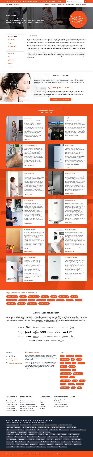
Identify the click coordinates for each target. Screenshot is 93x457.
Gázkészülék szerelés (70, 4)
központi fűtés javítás (66, 373)
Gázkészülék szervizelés (11, 410)
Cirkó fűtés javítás (32, 303)
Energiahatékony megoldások (61, 406)
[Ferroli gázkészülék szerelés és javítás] (28, 332)
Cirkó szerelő (74, 296)
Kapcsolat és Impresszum (65, 453)
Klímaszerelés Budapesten (33, 441)
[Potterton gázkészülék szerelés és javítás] (36, 337)
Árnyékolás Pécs (10, 434)
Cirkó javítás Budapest (12, 296)
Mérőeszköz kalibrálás (42, 429)
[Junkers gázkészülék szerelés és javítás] (28, 336)
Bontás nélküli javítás (59, 400)
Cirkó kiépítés (69, 300)
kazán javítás (64, 366)
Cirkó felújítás (22, 300)
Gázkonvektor (43, 406)
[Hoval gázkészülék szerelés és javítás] (65, 332)
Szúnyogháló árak (21, 446)
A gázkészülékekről (46, 396)
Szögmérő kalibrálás (22, 432)
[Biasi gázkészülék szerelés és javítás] (43, 327)
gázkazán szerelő (65, 387)
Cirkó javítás (11, 43)
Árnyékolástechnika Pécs (21, 434)
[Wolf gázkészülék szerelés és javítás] (61, 341)
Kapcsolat (84, 4)
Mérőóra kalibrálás (53, 429)
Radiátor (42, 402)
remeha (73, 387)
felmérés (75, 380)
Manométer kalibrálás (71, 427)
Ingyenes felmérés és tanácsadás (62, 402)
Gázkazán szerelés (64, 436)
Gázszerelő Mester (22, 439)
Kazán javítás (31, 439)
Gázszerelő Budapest (11, 439)
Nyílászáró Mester (76, 441)
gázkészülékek (80, 384)
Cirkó (9, 56)
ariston (72, 377)
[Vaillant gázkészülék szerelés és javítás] (39, 340)
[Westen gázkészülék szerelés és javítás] (54, 340)
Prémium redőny (33, 444)
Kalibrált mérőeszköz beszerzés (29, 427)
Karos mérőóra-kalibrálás (43, 427)
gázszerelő (71, 384)
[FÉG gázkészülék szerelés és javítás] (21, 332)
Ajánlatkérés (78, 4)
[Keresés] (85, 1)
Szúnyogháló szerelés (52, 446)
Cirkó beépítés (11, 39)
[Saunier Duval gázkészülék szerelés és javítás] (72, 336)
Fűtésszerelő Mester (31, 436)
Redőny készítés (59, 444)
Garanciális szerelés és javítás (61, 404)
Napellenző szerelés (55, 441)
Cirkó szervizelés (11, 303)
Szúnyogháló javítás (41, 446)
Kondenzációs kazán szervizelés (27, 410)
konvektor (63, 384)
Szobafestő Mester (11, 446)
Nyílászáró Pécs (10, 444)
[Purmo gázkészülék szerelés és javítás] (43, 336)
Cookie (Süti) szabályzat (38, 453)
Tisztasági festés (62, 446)
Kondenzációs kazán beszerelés (27, 402)
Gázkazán (42, 404)
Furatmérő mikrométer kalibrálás (13, 427)
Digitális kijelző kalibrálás (51, 424)
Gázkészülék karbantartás (12, 402)
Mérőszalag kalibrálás (64, 429)
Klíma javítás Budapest (20, 441)
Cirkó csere (31, 300)
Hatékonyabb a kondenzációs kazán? (29, 406)
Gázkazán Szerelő (74, 436)
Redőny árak (42, 444)
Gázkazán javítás (41, 436)
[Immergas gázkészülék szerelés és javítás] (21, 336)
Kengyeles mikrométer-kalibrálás (58, 427)
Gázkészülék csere (10, 406)
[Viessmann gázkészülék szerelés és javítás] (46, 340)
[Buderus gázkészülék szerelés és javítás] (57, 327)
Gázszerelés (46, 4)
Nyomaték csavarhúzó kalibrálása (78, 429)
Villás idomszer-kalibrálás (44, 432)
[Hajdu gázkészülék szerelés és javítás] (36, 332)
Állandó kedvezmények (61, 396)
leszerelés (82, 380)
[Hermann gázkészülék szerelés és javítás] (50, 332)
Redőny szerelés (68, 444)
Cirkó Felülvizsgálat (11, 300)
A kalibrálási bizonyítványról (13, 424)
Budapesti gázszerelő (43, 434)
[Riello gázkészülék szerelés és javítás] (65, 337)
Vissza (10, 66)
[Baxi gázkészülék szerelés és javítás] (28, 327)
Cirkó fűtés (53, 296)
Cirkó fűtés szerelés (44, 303)
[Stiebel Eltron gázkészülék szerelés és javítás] (32, 340)
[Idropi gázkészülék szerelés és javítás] (72, 332)
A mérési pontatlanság (25, 424)
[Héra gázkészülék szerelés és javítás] (43, 332)
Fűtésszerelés (53, 4)
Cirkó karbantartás (12, 46)
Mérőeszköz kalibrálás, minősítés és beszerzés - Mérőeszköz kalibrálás (29, 420)
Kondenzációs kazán (26, 396)
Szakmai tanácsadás (11, 432)
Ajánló (73, 396)
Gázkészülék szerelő (11, 400)
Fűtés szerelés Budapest (20, 436)
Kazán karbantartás (40, 439)
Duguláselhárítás (60, 4)
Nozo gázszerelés (11, 396)
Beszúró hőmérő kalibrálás (38, 424)
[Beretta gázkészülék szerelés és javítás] (36, 327)
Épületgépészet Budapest (74, 434)
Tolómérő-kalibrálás (33, 432)
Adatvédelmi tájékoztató (52, 453)
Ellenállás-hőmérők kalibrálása (64, 424)
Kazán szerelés (50, 439)
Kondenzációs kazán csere (26, 400)
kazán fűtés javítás (78, 373)
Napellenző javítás (45, 441)
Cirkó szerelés (11, 49)
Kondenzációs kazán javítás (26, 408)
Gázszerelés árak (10, 399)
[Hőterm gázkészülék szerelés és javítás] (57, 332)
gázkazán (79, 359)
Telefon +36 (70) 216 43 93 (15, 1)
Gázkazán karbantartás (52, 436)
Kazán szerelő (58, 439)
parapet (79, 387)
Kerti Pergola (66, 439)
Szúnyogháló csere (31, 446)
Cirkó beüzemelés (41, 300)
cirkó (73, 359)
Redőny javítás (50, 444)
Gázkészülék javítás (10, 408)
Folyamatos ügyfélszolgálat (60, 399)
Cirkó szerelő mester (34, 296)
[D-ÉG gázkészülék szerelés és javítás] (72, 327)
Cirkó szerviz (11, 53)
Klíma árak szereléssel (76, 439)
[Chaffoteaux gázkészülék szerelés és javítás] (65, 327)
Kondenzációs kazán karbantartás (28, 404)
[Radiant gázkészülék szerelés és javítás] (50, 337)
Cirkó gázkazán (21, 303)
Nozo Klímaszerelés (66, 441)
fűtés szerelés (64, 377)
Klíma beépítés (10, 441)
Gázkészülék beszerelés (11, 404)
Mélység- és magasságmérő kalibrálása (15, 429)
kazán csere (72, 366)
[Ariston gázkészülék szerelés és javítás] (21, 327)
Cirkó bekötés (51, 300)
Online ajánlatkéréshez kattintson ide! (60, 99)
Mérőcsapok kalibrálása (31, 429)
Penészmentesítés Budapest (22, 444)
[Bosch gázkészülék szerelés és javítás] (50, 327)
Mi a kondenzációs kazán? (26, 399)
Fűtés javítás (9, 436)
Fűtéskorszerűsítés (65, 380)
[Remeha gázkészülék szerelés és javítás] (57, 336)
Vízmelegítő (42, 408)
